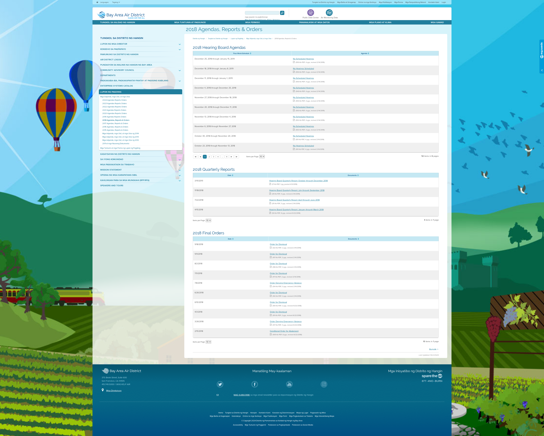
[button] (195, 157)
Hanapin (253, 412)
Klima (269, 20)
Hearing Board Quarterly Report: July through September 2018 (296, 190)
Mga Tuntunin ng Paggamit (255, 425)
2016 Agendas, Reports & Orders (115, 127)
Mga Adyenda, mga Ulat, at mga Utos (115, 97)
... (222, 156)
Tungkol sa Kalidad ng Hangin (117, 22)
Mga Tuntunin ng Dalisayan (255, 20)
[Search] (282, 13)
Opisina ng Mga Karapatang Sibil (118, 175)
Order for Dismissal (278, 244)
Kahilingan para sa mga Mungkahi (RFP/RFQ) (124, 180)
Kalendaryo (236, 416)
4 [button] (217, 156)
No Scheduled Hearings (303, 58)
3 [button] (213, 156)
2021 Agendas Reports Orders (114, 110)
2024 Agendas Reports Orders (114, 100)
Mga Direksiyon (114, 390)
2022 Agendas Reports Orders (114, 107)
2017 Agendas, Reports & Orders (115, 123)
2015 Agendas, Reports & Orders (115, 130)
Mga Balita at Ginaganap (346, 2)
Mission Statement (111, 170)
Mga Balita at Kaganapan (220, 416)
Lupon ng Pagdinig (110, 92)
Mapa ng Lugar (302, 412)
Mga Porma (398, 2)
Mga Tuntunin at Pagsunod (190, 22)
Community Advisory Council (117, 70)
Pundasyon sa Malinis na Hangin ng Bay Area (126, 65)
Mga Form (283, 416)
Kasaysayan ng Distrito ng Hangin (120, 154)
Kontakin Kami (433, 2)
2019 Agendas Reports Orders (114, 117)
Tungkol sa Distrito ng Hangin (323, 2)
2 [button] (209, 156)
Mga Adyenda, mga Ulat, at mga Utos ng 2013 (120, 137)
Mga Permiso (252, 22)
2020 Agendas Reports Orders (114, 113)
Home (220, 412)
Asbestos (276, 20)
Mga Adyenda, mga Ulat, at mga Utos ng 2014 (120, 133)
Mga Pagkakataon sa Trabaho (117, 165)
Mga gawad (437, 22)
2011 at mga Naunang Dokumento (115, 143)
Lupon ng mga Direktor (113, 44)
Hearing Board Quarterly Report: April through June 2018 (294, 200)
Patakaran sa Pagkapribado (279, 425)
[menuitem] (323, 2)
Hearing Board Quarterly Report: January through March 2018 (296, 209)
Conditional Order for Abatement (284, 331)
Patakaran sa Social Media (302, 425)
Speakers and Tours (111, 186)
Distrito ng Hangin (199, 38)
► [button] (231, 156)
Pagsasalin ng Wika (318, 412)
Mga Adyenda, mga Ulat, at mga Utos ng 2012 (120, 140)
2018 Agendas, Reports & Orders (115, 120)
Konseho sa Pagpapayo (113, 49)
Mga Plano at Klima (380, 22)
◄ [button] (200, 156)
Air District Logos (110, 60)
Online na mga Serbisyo (367, 2)
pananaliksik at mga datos (314, 22)
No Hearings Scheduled (303, 68)
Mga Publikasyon (385, 2)
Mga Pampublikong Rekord (415, 2)
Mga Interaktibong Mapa (324, 416)
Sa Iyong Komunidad (111, 159)
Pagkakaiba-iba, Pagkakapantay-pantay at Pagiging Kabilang (134, 81)
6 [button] (226, 156)
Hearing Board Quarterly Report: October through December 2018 (298, 180)
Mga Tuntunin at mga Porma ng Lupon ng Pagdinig (120, 148)
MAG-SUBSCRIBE (242, 394)
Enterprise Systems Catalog (116, 86)
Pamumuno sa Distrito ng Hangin (119, 54)
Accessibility (238, 425)
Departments (107, 75)
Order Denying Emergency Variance (286, 283)
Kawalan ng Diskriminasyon (283, 412)
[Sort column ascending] (250, 53)
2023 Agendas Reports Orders (114, 103)
